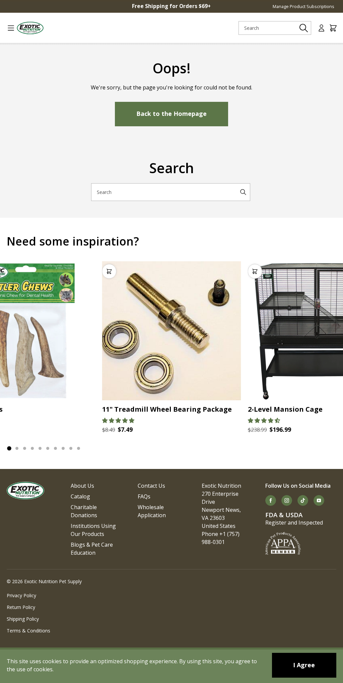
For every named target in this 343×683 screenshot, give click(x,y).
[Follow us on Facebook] (270, 500)
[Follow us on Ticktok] (302, 500)
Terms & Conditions (28, 630)
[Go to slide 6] (48, 448)
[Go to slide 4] (32, 448)
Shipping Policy (23, 619)
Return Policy (21, 607)
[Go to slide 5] (40, 448)
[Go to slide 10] (78, 448)
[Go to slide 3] (24, 448)
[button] (118, 420)
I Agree (304, 665)
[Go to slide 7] (55, 448)
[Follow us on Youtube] (319, 500)
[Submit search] (304, 28)
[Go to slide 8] (63, 448)
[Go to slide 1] (9, 448)
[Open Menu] (8, 28)
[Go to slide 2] (17, 448)
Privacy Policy (21, 595)
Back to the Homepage (171, 114)
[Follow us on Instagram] (286, 500)
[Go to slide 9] (71, 448)
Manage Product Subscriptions (303, 6)
